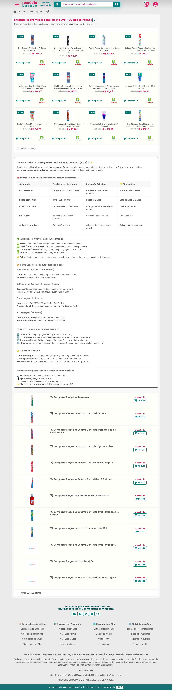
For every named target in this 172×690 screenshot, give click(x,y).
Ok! (120, 687)
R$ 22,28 (141, 515)
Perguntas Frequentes (140, 639)
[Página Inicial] (15, 11)
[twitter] (86, 614)
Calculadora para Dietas (32, 634)
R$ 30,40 (141, 400)
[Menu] (16, 4)
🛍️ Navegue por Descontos (68, 624)
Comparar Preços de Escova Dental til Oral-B (79, 413)
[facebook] (92, 614)
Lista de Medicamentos (104, 629)
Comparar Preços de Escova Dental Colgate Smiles (83, 446)
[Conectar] (155, 4)
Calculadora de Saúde (32, 639)
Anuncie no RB (140, 644)
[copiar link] (48, 11)
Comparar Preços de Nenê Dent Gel (73, 561)
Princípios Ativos (104, 639)
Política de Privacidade (140, 634)
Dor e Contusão (68, 644)
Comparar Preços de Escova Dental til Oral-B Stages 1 (84, 577)
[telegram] (80, 614)
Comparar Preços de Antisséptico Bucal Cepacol (81, 495)
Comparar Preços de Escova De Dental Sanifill (80, 528)
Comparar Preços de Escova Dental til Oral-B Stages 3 (84, 544)
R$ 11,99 (141, 499)
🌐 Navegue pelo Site (104, 624)
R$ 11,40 (141, 417)
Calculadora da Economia (32, 629)
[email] (74, 614)
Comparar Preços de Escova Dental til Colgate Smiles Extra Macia (83, 431)
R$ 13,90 (141, 433)
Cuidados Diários (68, 639)
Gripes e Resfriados (68, 629)
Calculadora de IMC (32, 644)
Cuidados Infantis (25, 11)
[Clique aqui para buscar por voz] (57, 4)
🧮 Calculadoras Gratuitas (32, 624)
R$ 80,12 (141, 482)
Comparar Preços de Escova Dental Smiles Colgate (83, 462)
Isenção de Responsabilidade (140, 629)
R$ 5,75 (141, 532)
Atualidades (104, 644)
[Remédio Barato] (29, 4)
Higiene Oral (41, 11)
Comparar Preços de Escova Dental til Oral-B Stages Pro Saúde (84, 513)
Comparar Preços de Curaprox (71, 397)
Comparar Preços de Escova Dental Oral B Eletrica (82, 479)
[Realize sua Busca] (116, 4)
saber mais (109, 687)
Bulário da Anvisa (104, 634)
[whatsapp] (97, 614)
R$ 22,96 (141, 564)
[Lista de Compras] (147, 4)
